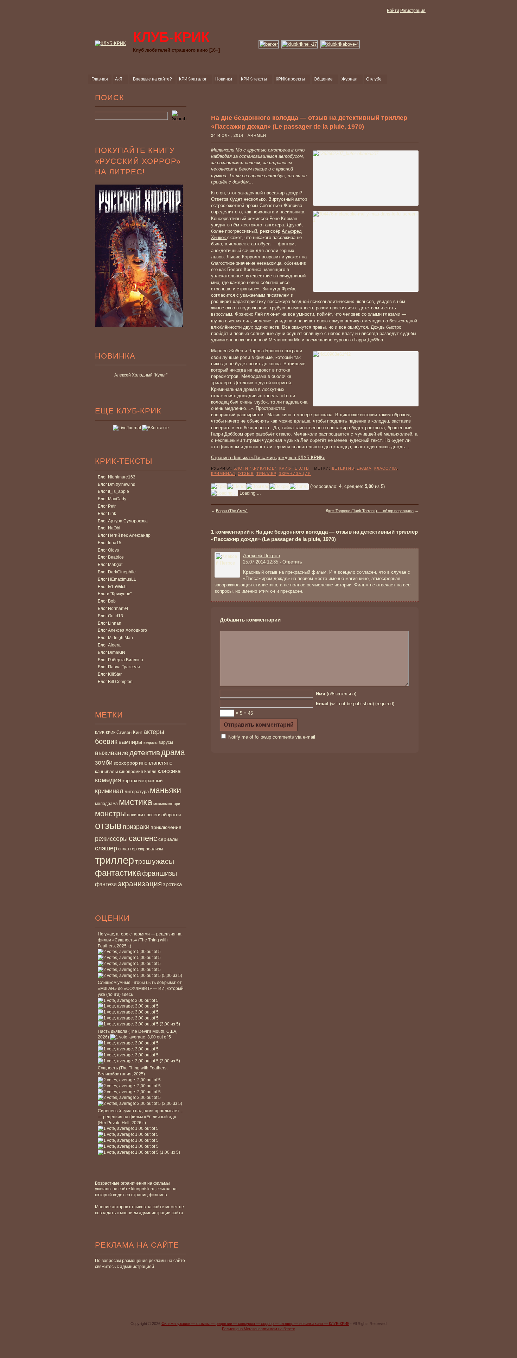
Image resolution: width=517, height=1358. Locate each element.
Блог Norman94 (113, 608)
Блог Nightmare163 (116, 477)
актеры (153, 731)
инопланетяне (155, 763)
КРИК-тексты (294, 468)
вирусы (166, 742)
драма (173, 752)
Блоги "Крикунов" (115, 593)
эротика (172, 884)
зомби (104, 762)
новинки (135, 814)
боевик (106, 741)
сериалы (168, 839)
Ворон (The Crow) (232, 511)
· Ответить (291, 562)
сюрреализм (150, 849)
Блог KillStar (110, 674)
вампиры (130, 742)
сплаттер (127, 849)
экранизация (140, 884)
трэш (143, 861)
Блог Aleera (109, 645)
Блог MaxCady (112, 498)
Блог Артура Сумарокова (123, 521)
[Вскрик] (279, 486)
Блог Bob (107, 601)
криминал (109, 790)
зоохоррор (126, 763)
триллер (114, 860)
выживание (111, 753)
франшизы (159, 873)
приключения (166, 827)
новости (152, 815)
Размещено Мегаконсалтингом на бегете (258, 1329)
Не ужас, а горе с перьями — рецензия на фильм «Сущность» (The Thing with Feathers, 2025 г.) (139, 940)
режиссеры (111, 838)
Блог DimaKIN (111, 652)
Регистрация (413, 10)
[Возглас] (258, 486)
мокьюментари (166, 804)
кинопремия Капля (138, 771)
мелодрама (106, 803)
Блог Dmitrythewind (116, 484)
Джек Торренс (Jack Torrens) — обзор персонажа (370, 511)
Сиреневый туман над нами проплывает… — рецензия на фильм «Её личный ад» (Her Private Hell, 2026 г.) (141, 1116)
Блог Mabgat (110, 564)
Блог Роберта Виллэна (120, 659)
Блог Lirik (107, 513)
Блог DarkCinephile (117, 571)
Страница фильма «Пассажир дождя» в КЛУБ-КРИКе (268, 457)
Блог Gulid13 (110, 615)
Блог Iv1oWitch (112, 586)
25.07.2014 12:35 (260, 562)
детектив (144, 752)
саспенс (143, 838)
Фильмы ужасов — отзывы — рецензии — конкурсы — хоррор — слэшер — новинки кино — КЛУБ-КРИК (255, 1323)
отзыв (108, 825)
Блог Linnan (109, 623)
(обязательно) (336, 693)
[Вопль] (299, 486)
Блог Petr (107, 506)
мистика (135, 802)
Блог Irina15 (109, 542)
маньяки (165, 790)
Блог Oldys (108, 550)
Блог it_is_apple (113, 491)
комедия (108, 780)
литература (137, 791)
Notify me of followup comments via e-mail (271, 737)
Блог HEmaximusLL (117, 579)
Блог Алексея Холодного (122, 630)
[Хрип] (219, 486)
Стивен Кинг (129, 732)
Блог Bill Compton (115, 681)
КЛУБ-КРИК (105, 733)
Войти (393, 10)
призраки (136, 826)
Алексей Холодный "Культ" (140, 375)
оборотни (171, 814)
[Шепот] (237, 486)
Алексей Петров (261, 555)
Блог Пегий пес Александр (124, 535)
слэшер (106, 848)
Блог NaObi (109, 528)
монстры (110, 813)
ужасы (163, 861)
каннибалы (106, 771)
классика (169, 771)
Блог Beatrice (111, 557)
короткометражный (142, 780)
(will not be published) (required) (355, 703)
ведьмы (150, 742)
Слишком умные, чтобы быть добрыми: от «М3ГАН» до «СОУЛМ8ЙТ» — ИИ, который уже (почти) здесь (141, 988)
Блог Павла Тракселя (119, 666)
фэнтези (106, 884)
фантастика (118, 872)
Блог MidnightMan (115, 637)
